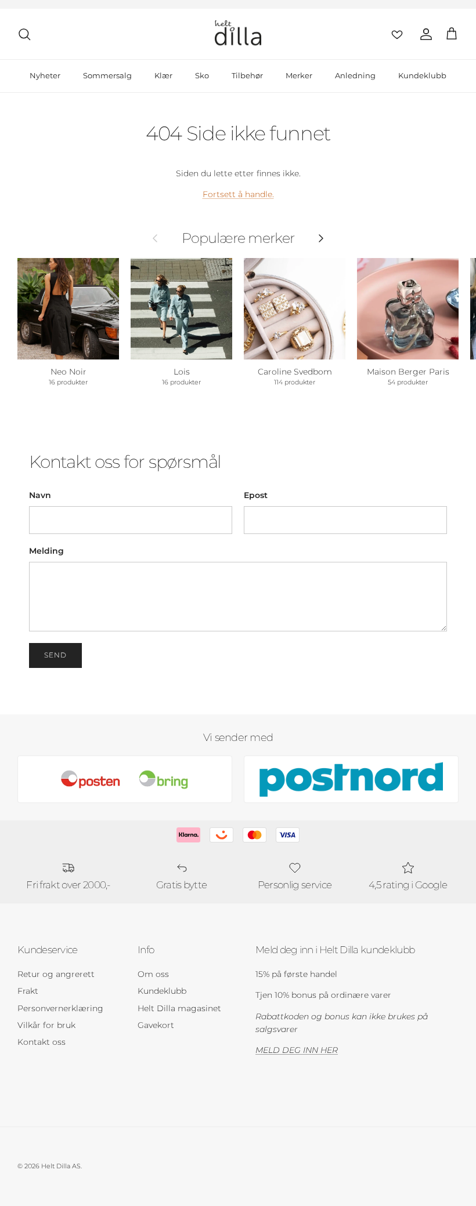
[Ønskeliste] (395, 34)
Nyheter (45, 75)
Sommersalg (107, 75)
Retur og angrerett (56, 974)
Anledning (355, 75)
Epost (256, 495)
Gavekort (156, 1025)
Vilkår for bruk (46, 1025)
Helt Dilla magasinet (179, 1008)
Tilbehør (247, 75)
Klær (163, 75)
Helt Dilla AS (61, 1166)
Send (55, 655)
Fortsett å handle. (238, 194)
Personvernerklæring (60, 1008)
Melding (46, 551)
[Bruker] (423, 34)
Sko (202, 75)
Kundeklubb (422, 75)
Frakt (27, 991)
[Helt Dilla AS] (238, 34)
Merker (299, 75)
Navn (40, 495)
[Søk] (24, 34)
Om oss (153, 974)
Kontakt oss (41, 1042)
